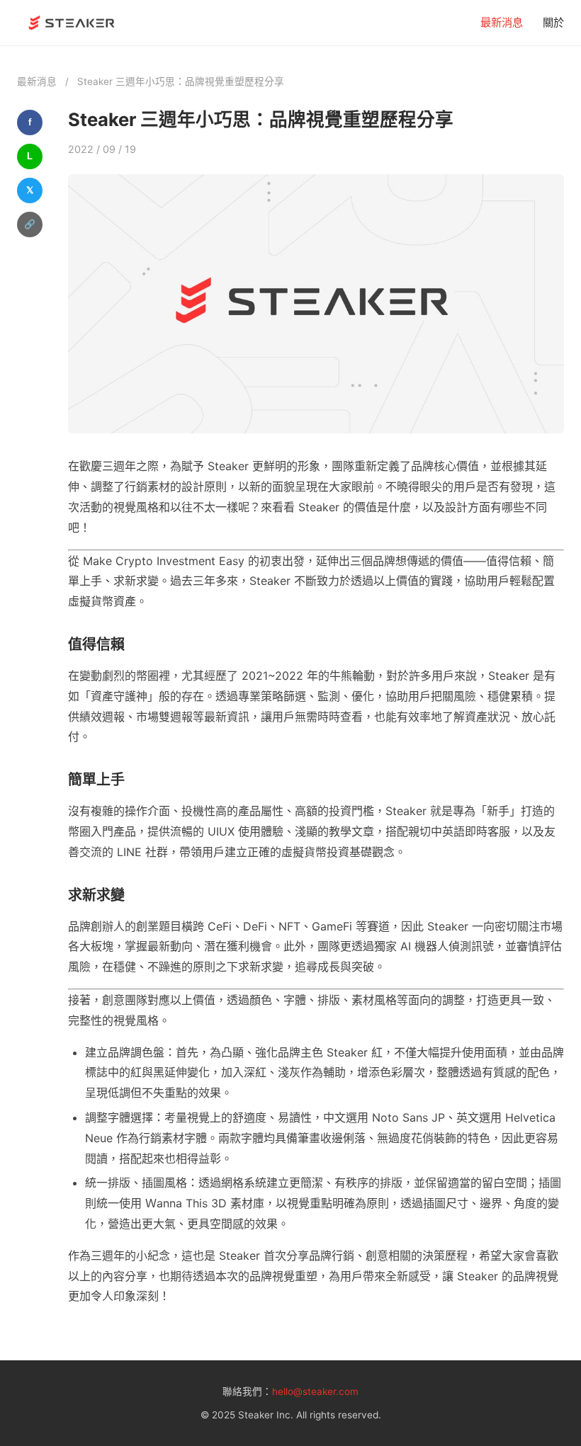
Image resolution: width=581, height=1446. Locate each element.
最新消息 (501, 22)
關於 (553, 22)
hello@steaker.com (315, 1391)
